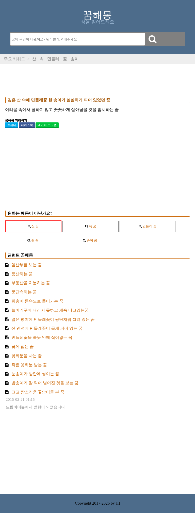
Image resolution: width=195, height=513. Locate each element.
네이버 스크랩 (47, 125)
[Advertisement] (97, 79)
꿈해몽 (97, 15)
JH (118, 503)
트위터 (11, 125)
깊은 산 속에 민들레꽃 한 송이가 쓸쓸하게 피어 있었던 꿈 (59, 100)
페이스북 (27, 125)
